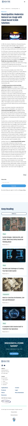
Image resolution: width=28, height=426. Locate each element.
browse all (14, 214)
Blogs (4, 234)
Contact (17, 387)
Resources (4, 395)
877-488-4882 (4, 373)
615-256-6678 (4, 378)
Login (16, 390)
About (3, 392)
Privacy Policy (22, 190)
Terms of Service (14, 415)
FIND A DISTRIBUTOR (14, 354)
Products (3, 390)
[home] (5, 1)
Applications (4, 387)
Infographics (6, 294)
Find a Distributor (19, 392)
